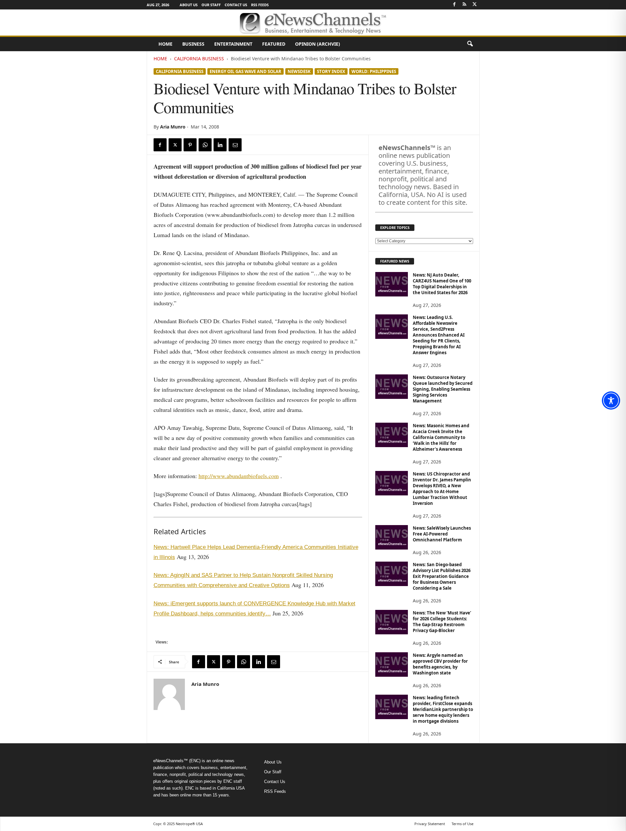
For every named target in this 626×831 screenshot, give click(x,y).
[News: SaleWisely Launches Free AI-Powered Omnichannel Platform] (391, 537)
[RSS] (465, 4)
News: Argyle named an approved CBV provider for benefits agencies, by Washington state (440, 664)
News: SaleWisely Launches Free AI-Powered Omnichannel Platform (442, 534)
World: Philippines (373, 71)
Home (165, 44)
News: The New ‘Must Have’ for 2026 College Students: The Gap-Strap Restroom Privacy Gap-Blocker (442, 621)
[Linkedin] (220, 144)
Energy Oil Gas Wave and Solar (245, 71)
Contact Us (236, 4)
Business (193, 44)
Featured (273, 44)
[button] (470, 44)
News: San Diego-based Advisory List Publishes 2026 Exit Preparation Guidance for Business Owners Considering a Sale (441, 576)
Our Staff (211, 4)
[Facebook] (454, 4)
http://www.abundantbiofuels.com (239, 476)
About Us (189, 4)
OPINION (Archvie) (317, 44)
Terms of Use (462, 823)
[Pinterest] (190, 144)
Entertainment (233, 44)
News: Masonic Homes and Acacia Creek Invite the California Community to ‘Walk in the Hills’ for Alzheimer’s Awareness (441, 437)
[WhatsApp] (205, 144)
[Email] (235, 144)
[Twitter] (475, 4)
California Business (199, 58)
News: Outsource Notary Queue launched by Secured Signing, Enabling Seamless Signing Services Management (442, 389)
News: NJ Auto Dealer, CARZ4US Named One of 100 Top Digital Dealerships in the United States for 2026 (442, 283)
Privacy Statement (429, 823)
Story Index (331, 71)
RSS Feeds (260, 4)
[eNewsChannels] (313, 22)
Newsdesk (299, 71)
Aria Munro (173, 127)
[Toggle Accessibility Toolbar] (611, 400)
